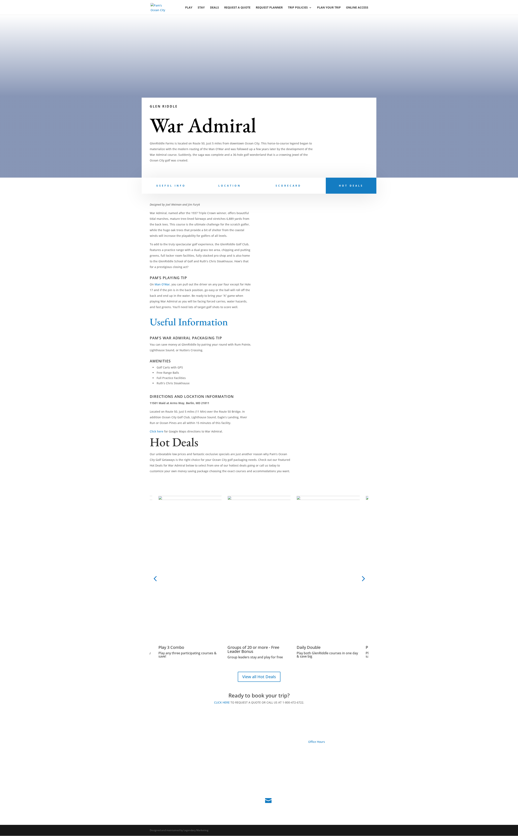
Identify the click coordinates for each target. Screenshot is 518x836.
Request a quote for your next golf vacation (195, 751)
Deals (214, 7)
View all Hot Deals (259, 676)
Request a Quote (237, 7)
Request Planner (269, 7)
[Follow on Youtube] (169, 782)
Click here (156, 431)
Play (188, 7)
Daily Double (309, 647)
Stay (201, 7)
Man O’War (162, 284)
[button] (155, 578)
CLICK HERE (222, 702)
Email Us (282, 799)
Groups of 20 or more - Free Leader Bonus (253, 649)
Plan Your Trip (329, 7)
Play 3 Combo (171, 647)
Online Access (357, 7)
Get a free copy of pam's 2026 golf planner (194, 767)
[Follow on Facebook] (153, 782)
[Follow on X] (161, 782)
